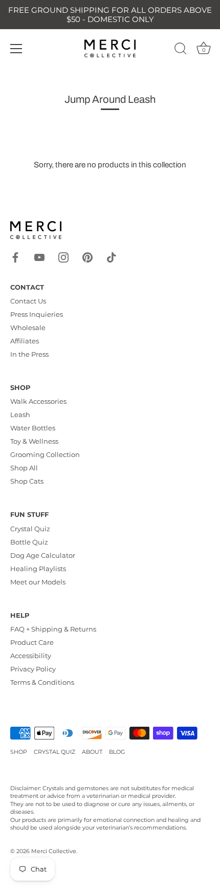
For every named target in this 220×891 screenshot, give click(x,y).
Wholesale (28, 327)
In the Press (29, 354)
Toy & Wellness (34, 441)
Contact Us (28, 301)
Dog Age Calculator (42, 555)
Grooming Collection (45, 454)
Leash (20, 414)
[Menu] (16, 48)
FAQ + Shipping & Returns (53, 629)
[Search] (180, 50)
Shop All (24, 468)
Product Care (32, 642)
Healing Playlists (38, 568)
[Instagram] (63, 256)
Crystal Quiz (30, 529)
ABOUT (92, 751)
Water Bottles (32, 428)
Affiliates (24, 341)
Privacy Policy (33, 669)
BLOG (117, 751)
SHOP (18, 751)
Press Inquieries (36, 314)
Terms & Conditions (42, 682)
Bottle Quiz (29, 542)
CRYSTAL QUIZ (54, 751)
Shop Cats (26, 481)
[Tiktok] (111, 256)
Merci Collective (53, 851)
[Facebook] (15, 256)
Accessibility (30, 655)
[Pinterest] (87, 256)
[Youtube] (39, 256)
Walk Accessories (38, 401)
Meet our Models (37, 582)
